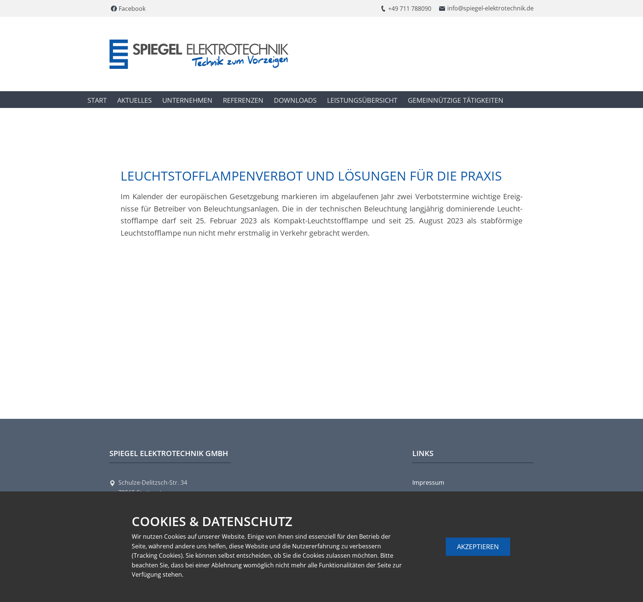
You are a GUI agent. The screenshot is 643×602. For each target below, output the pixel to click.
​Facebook (131, 8)
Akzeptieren (478, 546)
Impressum (428, 482)
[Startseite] (198, 54)
